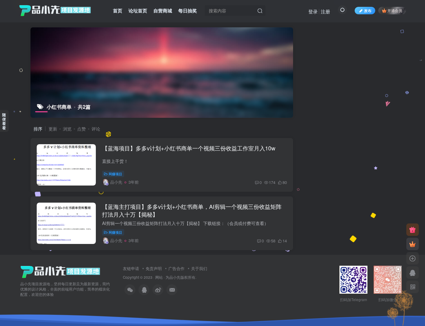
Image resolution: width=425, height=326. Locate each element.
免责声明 (154, 268)
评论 (95, 129)
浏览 (67, 129)
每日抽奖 (187, 10)
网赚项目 (115, 173)
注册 (325, 11)
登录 (313, 11)
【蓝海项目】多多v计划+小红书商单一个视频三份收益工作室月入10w (188, 148)
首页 (117, 10)
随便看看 (4, 121)
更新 (53, 129)
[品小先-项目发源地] (60, 271)
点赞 (81, 129)
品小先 (174, 277)
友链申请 (131, 268)
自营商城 (162, 10)
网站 (159, 277)
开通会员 (394, 10)
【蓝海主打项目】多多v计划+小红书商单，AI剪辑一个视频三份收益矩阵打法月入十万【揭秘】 (192, 210)
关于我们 (199, 268)
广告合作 (176, 268)
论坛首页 (137, 10)
